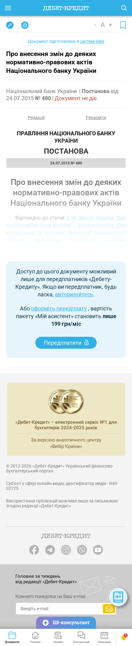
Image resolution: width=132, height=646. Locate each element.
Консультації (81, 642)
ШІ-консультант (71, 622)
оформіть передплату (59, 308)
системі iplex (92, 41)
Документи (12, 642)
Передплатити (62, 343)
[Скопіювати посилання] (10, 25)
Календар (104, 642)
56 (74, 218)
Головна (35, 642)
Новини (58, 642)
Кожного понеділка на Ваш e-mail (50, 596)
